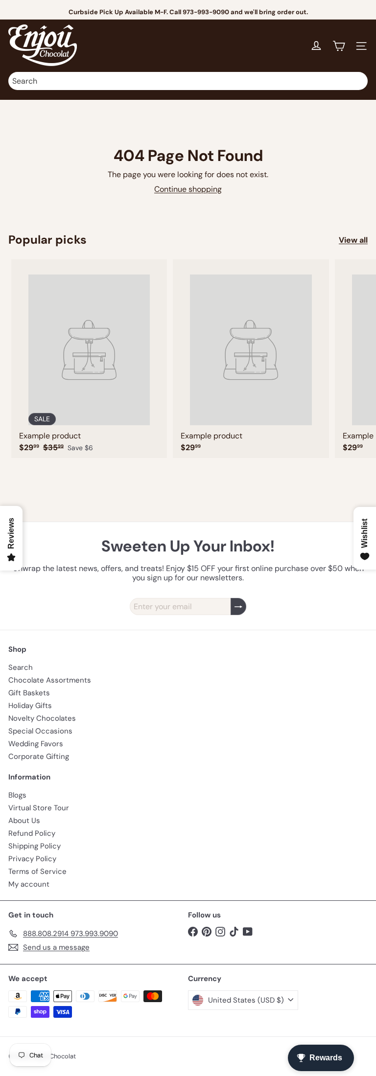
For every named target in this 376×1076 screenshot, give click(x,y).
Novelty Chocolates (42, 718)
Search (20, 667)
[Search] (358, 81)
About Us (24, 820)
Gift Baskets (29, 693)
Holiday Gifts (30, 705)
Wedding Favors (35, 744)
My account (28, 884)
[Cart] (339, 46)
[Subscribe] (238, 606)
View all (353, 240)
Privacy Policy (32, 859)
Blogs (17, 795)
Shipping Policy (34, 846)
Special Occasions (40, 731)
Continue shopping (188, 189)
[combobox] (188, 81)
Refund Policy (31, 833)
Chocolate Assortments (49, 680)
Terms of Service (37, 871)
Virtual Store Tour (38, 808)
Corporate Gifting (38, 756)
